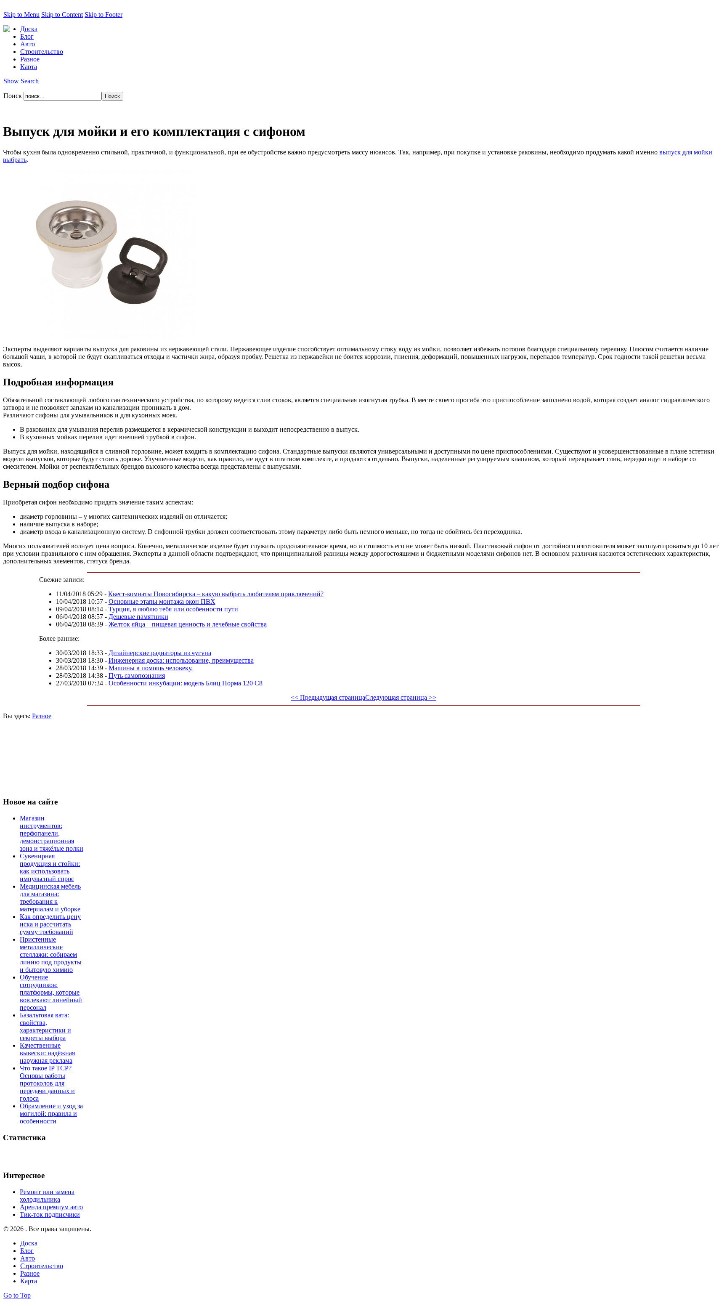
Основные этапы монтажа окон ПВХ (162, 601)
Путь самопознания (137, 675)
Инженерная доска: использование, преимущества (181, 660)
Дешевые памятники (138, 616)
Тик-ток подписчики (50, 1214)
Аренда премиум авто (51, 1206)
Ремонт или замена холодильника (47, 1195)
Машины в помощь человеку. (151, 668)
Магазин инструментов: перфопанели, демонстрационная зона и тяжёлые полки (51, 833)
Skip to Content (62, 14)
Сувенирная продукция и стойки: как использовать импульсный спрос (50, 867)
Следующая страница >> (400, 697)
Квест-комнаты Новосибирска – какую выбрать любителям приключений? (216, 593)
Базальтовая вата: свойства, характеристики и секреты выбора (45, 1026)
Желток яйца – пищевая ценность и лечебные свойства (188, 624)
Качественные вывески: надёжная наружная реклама (47, 1053)
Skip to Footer (103, 14)
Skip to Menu (21, 14)
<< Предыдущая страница (328, 697)
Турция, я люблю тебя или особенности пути (173, 609)
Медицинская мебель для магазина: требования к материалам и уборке (50, 898)
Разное (41, 715)
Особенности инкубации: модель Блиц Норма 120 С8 (186, 683)
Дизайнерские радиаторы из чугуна (160, 652)
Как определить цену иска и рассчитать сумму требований (50, 924)
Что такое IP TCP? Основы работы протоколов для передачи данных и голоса (47, 1083)
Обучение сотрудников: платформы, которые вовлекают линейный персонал (51, 992)
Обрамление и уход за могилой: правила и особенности (51, 1113)
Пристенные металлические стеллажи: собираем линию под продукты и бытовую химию (51, 954)
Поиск (13, 95)
